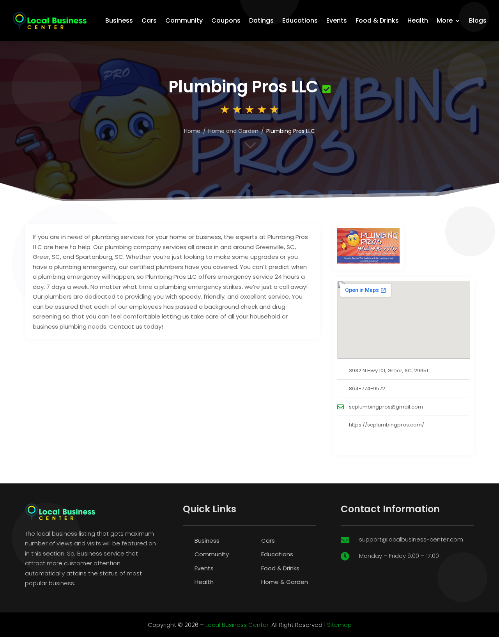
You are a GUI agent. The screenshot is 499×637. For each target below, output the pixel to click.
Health (417, 20)
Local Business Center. (237, 625)
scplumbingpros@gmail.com (386, 407)
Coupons (226, 20)
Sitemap (339, 625)
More (445, 20)
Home (192, 131)
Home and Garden (233, 131)
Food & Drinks (377, 20)
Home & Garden (284, 582)
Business (119, 20)
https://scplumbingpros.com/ (386, 424)
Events (336, 20)
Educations (300, 20)
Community (184, 20)
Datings (261, 20)
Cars (149, 20)
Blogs (478, 20)
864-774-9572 (367, 388)
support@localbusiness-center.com (411, 539)
